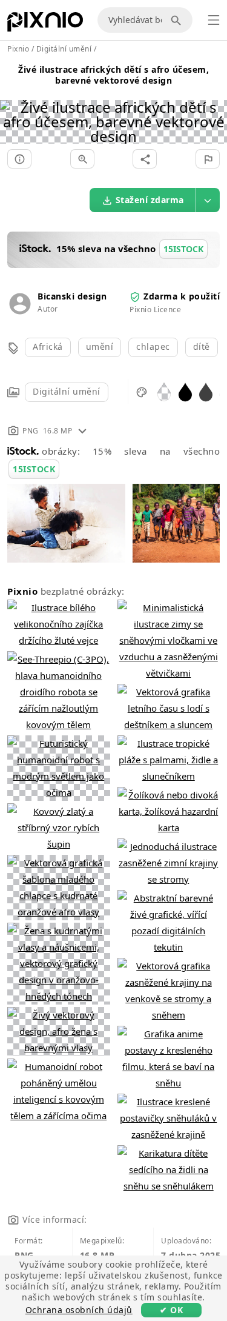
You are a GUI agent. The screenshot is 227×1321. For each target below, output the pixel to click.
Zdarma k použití (181, 296)
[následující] (213, 106)
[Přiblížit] (82, 159)
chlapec (153, 346)
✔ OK (171, 1310)
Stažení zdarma (150, 200)
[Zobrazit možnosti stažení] (208, 200)
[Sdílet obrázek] (145, 159)
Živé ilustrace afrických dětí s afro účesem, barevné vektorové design (113, 75)
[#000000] (185, 391)
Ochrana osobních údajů (79, 1310)
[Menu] (213, 20)
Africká (48, 346)
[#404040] (206, 391)
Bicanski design (72, 296)
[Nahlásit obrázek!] (208, 159)
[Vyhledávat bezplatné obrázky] (178, 20)
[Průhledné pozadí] (164, 391)
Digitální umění (66, 391)
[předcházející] (13, 106)
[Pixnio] (45, 24)
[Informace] (19, 159)
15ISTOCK (34, 469)
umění (100, 346)
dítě (201, 346)
